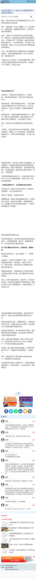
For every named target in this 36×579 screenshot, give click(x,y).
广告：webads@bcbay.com (9, 565)
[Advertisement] (18, 6)
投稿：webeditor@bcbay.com (10, 569)
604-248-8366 (9, 567)
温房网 (16, 16)
